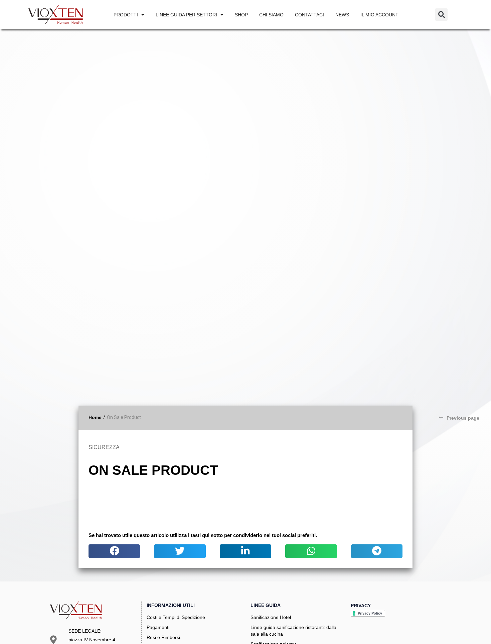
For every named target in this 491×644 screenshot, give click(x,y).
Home (95, 417)
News (342, 14)
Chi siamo (271, 14)
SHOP (241, 14)
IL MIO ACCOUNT (379, 14)
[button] (441, 14)
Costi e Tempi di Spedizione (176, 617)
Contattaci (309, 14)
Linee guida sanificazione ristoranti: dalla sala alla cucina (293, 631)
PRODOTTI (126, 14)
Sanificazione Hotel (271, 617)
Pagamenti (158, 627)
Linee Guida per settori (186, 14)
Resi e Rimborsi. (164, 637)
